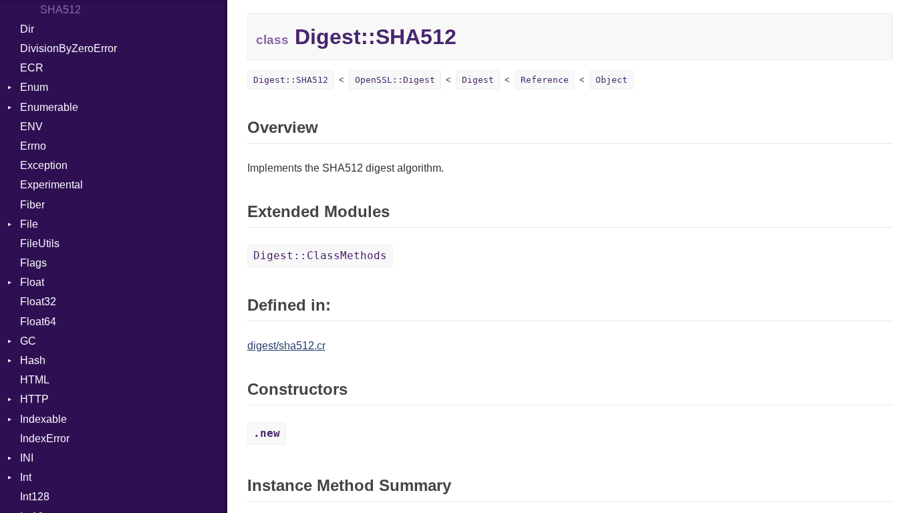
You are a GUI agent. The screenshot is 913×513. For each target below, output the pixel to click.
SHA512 (60, 9)
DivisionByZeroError (68, 48)
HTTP (34, 399)
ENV (31, 126)
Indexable (43, 419)
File (29, 224)
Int (25, 477)
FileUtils (39, 243)
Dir (27, 29)
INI (26, 458)
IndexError (45, 438)
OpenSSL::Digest (395, 80)
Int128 (34, 496)
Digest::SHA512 (290, 80)
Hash (32, 360)
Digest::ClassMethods (320, 255)
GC (28, 341)
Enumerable (49, 107)
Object (612, 80)
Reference (545, 80)
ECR (31, 67)
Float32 (38, 301)
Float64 (38, 321)
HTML (34, 379)
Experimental (51, 184)
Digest (478, 80)
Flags (33, 263)
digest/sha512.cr (286, 345)
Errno (33, 146)
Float (32, 282)
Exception (44, 165)
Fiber (32, 204)
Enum (34, 87)
